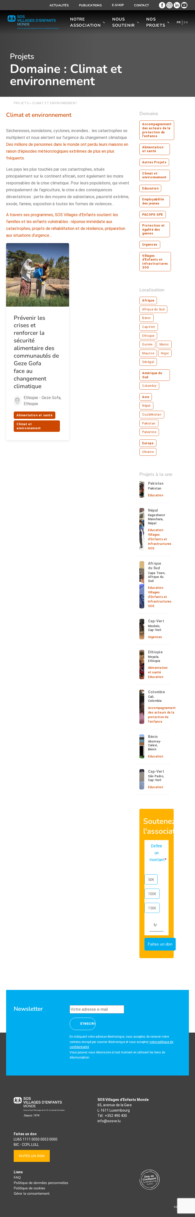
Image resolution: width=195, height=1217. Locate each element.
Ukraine (148, 452)
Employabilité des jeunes (153, 201)
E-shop (118, 5)
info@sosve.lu (109, 1121)
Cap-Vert (148, 327)
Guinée (147, 344)
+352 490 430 (116, 1116)
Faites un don (32, 1156)
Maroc (164, 344)
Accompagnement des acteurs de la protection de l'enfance (156, 130)
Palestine (149, 432)
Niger (165, 353)
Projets (21, 103)
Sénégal (148, 362)
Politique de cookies (29, 1188)
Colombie (149, 386)
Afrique (148, 300)
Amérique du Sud (152, 375)
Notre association (85, 22)
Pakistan (149, 423)
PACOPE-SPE (152, 214)
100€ (152, 894)
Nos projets (155, 22)
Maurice (148, 353)
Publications (90, 5)
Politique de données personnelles (41, 1182)
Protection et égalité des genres (153, 229)
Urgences (149, 244)
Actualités (59, 5)
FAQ (17, 1177)
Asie (145, 397)
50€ (151, 879)
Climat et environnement (29, 426)
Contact (141, 5)
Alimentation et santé (35, 415)
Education (150, 188)
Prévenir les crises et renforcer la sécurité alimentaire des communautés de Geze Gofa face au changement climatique (36, 352)
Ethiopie (148, 336)
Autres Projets (154, 162)
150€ (152, 908)
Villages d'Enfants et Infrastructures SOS (155, 262)
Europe (148, 443)
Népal (146, 405)
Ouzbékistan (151, 414)
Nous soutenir (123, 22)
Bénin (146, 318)
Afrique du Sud (153, 309)
